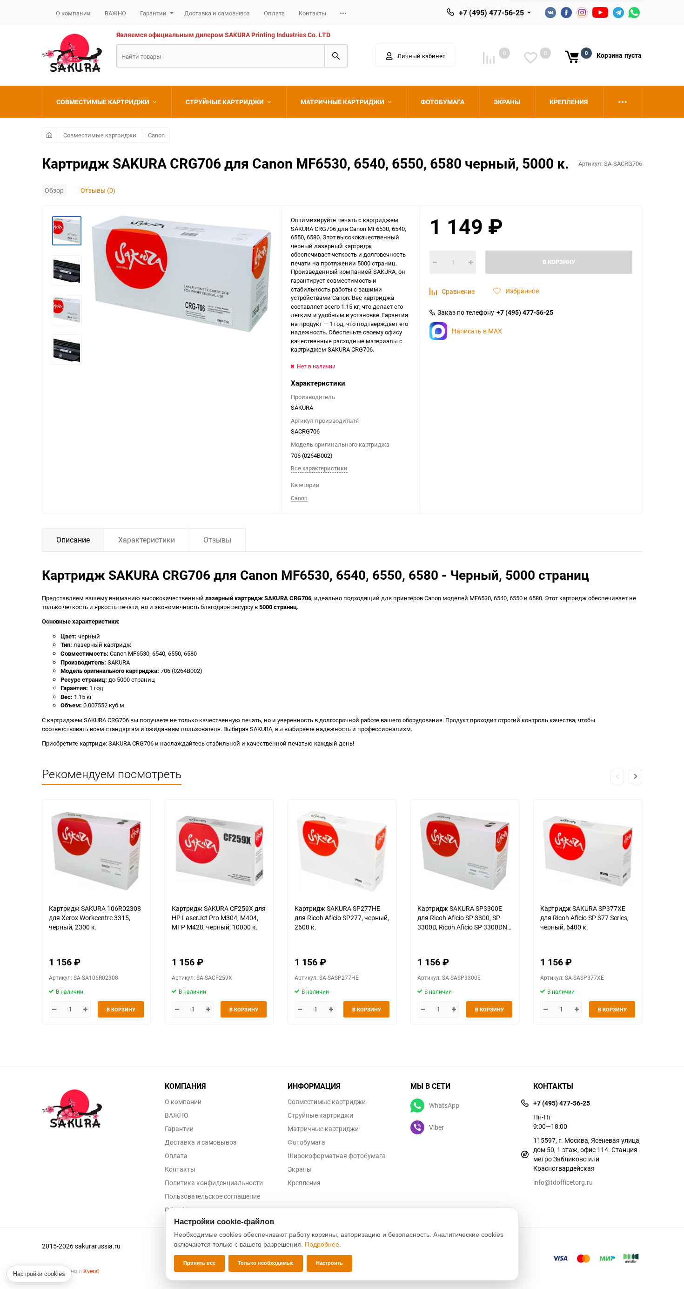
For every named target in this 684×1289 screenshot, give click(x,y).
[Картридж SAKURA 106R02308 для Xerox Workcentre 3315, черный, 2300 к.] (96, 851)
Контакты (312, 13)
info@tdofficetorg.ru (563, 1182)
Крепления (304, 1183)
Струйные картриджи (320, 1115)
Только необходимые (266, 1263)
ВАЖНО (115, 13)
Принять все (199, 1263)
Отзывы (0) (97, 190)
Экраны (300, 1169)
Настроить (329, 1263)
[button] (635, 776)
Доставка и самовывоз (217, 13)
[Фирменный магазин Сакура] (96, 1104)
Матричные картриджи (323, 1129)
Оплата (274, 13)
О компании (73, 13)
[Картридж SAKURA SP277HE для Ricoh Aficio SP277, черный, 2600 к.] (342, 851)
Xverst (91, 1271)
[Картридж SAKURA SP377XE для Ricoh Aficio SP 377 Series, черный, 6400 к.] (588, 851)
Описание (73, 540)
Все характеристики (319, 468)
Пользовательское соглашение (212, 1196)
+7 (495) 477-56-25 (491, 12)
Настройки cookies (39, 1273)
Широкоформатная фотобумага (337, 1156)
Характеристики (146, 540)
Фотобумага (306, 1142)
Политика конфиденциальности (214, 1183)
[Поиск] (336, 56)
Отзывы (217, 540)
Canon (156, 135)
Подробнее (322, 1244)
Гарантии (153, 13)
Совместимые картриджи (99, 135)
